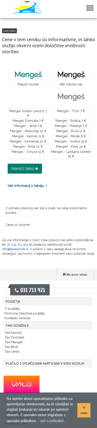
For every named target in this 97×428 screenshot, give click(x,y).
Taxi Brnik (11, 347)
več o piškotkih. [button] (52, 421)
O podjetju (12, 308)
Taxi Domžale (14, 337)
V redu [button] (84, 410)
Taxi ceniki (12, 351)
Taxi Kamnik (13, 332)
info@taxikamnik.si (15, 249)
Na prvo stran (77, 274)
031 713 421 (19, 244)
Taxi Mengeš (14, 342)
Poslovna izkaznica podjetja (25, 313)
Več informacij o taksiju (26, 186)
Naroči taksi (22, 168)
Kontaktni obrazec (18, 318)
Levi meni (9, 30)
